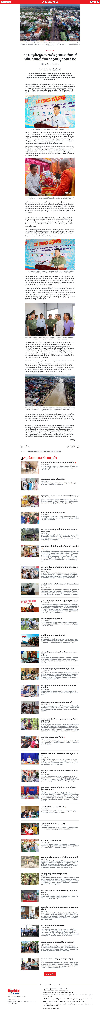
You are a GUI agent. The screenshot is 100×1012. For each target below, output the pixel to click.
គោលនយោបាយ (50, 50)
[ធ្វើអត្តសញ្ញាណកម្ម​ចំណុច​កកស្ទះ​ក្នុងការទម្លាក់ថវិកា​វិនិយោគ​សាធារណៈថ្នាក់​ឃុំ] (30, 862)
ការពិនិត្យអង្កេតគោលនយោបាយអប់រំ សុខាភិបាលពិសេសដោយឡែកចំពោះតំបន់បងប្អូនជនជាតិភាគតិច (58, 788)
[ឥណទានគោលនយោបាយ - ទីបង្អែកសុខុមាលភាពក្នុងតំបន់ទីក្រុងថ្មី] (30, 964)
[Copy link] (56, 69)
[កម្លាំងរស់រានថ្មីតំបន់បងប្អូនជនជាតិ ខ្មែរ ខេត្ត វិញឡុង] (30, 829)
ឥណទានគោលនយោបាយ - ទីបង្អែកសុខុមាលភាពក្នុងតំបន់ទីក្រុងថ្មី (57, 959)
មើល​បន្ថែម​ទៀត (50, 974)
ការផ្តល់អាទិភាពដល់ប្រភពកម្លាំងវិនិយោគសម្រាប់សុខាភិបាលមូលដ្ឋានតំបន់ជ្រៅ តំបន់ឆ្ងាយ (60, 585)
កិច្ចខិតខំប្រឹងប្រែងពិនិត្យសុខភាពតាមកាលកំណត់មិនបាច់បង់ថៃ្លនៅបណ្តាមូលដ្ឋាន (60, 496)
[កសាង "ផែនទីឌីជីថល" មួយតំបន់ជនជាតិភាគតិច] (30, 812)
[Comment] (60, 69)
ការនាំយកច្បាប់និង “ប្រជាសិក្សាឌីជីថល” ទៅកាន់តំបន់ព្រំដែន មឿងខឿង (58, 669)
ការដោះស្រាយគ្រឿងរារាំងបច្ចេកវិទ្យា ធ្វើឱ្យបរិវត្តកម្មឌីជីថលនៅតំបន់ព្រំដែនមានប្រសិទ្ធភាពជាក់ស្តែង (59, 568)
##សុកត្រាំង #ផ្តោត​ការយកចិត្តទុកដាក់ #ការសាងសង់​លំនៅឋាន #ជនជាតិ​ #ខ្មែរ (44, 451)
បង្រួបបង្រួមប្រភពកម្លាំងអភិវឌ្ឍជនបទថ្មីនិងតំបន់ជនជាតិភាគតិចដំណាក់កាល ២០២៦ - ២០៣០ (59, 530)
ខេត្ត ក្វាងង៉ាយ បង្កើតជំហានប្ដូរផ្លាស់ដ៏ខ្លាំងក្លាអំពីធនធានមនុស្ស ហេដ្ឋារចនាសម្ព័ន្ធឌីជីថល (58, 686)
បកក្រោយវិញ (7, 2)
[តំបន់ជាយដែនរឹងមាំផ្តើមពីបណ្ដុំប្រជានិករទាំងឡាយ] (30, 931)
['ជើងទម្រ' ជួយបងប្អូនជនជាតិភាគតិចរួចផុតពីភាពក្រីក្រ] (30, 879)
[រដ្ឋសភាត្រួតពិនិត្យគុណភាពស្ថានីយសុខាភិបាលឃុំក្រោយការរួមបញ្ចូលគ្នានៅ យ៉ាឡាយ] (30, 657)
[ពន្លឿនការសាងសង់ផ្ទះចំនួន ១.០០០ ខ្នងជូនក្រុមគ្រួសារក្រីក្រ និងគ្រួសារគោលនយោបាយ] (30, 896)
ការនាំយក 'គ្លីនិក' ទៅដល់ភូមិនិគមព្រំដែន (51, 840)
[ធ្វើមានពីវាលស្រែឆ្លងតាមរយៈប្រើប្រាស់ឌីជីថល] (30, 624)
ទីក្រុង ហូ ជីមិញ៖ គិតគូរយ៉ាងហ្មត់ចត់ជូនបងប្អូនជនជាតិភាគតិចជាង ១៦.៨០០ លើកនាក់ (59, 908)
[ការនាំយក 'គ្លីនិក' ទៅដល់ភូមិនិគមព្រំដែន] (30, 845)
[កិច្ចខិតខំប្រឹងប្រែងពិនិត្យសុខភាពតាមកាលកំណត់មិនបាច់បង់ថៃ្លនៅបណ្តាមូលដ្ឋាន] (30, 501)
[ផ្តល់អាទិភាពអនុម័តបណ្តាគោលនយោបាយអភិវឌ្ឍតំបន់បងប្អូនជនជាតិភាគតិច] (30, 606)
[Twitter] (98, 2)
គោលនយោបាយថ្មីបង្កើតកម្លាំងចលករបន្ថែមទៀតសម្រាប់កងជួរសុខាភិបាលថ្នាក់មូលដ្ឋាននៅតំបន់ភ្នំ (59, 720)
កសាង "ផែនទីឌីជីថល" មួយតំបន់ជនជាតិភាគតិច (53, 807)
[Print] (53, 69)
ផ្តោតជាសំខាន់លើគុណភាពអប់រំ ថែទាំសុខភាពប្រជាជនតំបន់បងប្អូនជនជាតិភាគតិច (59, 754)
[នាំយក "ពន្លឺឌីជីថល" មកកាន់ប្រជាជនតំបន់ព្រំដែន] (30, 518)
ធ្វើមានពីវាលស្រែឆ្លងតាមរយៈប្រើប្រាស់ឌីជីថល (52, 618)
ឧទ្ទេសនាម (45, 989)
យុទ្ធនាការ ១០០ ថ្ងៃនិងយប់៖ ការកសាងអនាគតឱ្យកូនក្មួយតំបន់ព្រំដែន (57, 462)
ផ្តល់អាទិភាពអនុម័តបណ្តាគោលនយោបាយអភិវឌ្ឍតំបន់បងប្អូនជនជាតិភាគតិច (59, 601)
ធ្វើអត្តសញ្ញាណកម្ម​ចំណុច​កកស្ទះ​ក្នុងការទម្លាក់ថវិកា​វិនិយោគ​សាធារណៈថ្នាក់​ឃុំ (59, 857)
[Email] (50, 69)
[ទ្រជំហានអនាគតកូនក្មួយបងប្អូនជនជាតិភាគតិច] (30, 742)
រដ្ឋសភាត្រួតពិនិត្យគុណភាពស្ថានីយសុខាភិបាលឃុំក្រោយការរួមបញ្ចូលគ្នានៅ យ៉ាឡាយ (59, 653)
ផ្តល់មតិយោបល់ (53, 989)
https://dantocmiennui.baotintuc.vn (76, 1001)
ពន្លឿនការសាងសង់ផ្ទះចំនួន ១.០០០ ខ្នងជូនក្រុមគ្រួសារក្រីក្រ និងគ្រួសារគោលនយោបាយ (59, 891)
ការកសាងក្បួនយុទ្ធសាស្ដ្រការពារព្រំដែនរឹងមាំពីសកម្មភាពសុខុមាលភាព (57, 942)
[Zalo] (91, 2)
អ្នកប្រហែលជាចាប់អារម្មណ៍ (39, 458)
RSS (67, 989)
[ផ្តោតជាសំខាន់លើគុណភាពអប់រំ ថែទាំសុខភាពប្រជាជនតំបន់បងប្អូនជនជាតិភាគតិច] (30, 759)
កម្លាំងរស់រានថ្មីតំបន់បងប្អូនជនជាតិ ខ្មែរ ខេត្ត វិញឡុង (53, 823)
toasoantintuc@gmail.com (53, 1001)
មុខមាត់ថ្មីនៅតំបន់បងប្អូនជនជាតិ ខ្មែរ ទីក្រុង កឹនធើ (53, 635)
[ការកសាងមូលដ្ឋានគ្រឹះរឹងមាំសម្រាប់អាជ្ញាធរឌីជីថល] (30, 484)
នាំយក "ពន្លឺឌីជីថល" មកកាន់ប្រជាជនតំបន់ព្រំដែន (53, 512)
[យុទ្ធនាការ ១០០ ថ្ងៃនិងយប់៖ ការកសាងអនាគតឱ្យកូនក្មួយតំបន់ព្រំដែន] (30, 467)
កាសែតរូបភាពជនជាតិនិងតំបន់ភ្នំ (13, 991)
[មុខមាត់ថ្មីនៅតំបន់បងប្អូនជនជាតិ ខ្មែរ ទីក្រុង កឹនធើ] (30, 640)
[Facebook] (94, 2)
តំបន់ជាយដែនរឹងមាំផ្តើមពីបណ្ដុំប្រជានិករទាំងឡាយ (53, 925)
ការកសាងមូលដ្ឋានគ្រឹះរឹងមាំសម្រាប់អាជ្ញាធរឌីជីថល (53, 479)
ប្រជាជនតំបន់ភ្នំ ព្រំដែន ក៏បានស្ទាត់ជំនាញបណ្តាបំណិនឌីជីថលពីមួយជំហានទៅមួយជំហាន (59, 771)
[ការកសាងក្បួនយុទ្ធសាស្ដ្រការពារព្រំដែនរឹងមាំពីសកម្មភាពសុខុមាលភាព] (30, 947)
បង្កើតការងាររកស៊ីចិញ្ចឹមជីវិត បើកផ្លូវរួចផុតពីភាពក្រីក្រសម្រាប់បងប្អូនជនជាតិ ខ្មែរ (60, 546)
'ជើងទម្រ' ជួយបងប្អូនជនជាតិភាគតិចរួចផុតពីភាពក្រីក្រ (54, 874)
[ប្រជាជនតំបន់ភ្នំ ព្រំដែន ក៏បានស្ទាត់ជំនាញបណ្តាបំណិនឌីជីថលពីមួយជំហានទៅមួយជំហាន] (30, 776)
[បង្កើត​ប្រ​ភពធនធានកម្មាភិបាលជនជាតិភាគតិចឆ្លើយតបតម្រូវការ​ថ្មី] (30, 707)
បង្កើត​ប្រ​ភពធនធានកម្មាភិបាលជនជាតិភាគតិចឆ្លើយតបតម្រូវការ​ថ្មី (56, 702)
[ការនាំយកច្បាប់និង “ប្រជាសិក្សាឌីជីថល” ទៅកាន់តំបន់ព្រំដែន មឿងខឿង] (30, 674)
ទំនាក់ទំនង (61, 989)
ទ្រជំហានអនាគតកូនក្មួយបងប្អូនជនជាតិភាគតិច (52, 737)
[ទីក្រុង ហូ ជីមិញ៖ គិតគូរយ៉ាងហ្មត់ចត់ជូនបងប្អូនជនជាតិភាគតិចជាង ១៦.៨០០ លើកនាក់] (30, 912)
